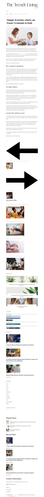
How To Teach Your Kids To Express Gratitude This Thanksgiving (17, 204)
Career (7, 357)
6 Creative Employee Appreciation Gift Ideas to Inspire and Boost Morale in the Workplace (21, 360)
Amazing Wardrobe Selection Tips (22, 306)
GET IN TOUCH (8, 489)
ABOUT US (8, 487)
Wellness (7, 373)
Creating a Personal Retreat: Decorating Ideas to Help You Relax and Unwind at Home (22, 284)
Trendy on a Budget (24, 294)
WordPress (15, 496)
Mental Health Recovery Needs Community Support (20, 375)
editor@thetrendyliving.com (12, 484)
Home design (22, 283)
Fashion (19, 305)
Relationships (8, 397)
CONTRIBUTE (8, 491)
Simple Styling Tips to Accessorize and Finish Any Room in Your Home (22, 295)
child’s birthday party (22, 53)
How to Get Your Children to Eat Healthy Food (14, 256)
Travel (7, 399)
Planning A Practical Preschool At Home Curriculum (15, 221)
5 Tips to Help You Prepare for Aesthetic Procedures (20, 345)
